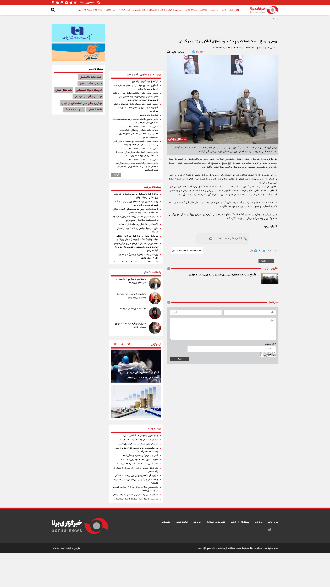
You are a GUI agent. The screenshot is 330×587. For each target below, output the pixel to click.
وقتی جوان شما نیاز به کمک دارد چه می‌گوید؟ (137, 464)
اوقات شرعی (181, 522)
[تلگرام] (66, 2)
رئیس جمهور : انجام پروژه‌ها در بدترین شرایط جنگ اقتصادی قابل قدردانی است (135, 121)
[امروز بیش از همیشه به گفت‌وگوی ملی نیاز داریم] (155, 328)
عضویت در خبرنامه (216, 522)
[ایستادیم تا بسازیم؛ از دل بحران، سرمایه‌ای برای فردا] (155, 284)
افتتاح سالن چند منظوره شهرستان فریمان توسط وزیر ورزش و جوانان (222, 275)
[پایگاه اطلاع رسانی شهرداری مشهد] (78, 52)
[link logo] (264, 10)
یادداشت (156, 272)
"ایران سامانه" (58, 548)
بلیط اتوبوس (95, 110)
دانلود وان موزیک (74, 110)
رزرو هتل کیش (63, 90)
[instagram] (115, 344)
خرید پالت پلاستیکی (91, 77)
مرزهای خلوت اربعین (90, 83)
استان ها (271, 48)
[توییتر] (71, 2)
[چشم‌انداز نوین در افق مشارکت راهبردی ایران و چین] (155, 298)
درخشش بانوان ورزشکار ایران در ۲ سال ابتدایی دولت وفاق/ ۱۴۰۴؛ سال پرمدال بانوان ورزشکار (137, 237)
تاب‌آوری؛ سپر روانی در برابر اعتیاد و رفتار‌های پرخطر (135, 495)
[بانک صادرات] (78, 33)
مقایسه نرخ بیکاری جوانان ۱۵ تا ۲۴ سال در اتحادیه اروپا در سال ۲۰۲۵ (135, 489)
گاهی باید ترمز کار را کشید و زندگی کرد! (140, 455)
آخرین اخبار (132, 75)
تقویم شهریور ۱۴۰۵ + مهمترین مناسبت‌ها (139, 459)
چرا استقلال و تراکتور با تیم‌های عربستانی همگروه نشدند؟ (136, 481)
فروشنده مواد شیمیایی (89, 90)
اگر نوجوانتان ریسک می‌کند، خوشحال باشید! (138, 444)
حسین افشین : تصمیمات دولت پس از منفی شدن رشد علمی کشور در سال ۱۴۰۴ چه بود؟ (135, 143)
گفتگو (147, 272)
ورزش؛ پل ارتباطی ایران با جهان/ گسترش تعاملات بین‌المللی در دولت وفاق (136, 195)
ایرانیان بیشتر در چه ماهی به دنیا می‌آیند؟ (139, 440)
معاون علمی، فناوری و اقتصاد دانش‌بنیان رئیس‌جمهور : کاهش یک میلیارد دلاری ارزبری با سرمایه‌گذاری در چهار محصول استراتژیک (137, 152)
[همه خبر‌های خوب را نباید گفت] (155, 313)
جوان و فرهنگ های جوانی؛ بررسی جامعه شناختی (136, 475)
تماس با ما (273, 522)
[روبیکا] (75, 2)
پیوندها (245, 522)
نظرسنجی (165, 522)
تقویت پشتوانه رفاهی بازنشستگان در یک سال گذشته (137, 230)
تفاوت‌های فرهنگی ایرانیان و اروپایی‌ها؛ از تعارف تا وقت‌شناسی (136, 469)
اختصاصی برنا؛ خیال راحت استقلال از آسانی (138, 224)
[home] (237, 10)
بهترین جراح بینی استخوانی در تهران (81, 103)
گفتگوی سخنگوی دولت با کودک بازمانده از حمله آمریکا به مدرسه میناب (136, 87)
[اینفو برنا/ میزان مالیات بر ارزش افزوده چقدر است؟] (136, 401)
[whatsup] (197, 51)
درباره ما (258, 522)
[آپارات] (57, 2)
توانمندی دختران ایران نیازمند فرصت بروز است (136, 499)
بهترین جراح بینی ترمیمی (88, 97)
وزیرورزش (264, 260)
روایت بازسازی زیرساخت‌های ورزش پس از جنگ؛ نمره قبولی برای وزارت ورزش (136, 203)
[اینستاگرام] (62, 2)
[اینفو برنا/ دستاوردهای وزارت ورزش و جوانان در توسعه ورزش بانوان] (136, 366)
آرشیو (116, 174)
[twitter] (201, 51)
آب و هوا (197, 522)
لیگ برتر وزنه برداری (149, 115)
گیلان (261, 48)
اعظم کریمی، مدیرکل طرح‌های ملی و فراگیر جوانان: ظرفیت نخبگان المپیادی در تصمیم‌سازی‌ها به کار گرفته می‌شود (135, 247)
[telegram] (193, 51)
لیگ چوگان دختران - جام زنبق (144, 81)
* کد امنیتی (270, 344)
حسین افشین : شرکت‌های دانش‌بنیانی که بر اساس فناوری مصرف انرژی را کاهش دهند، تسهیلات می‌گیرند (135, 107)
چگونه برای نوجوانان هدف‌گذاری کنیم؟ (140, 435)
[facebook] (190, 51)
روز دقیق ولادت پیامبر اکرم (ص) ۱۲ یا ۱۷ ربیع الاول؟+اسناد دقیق (138, 256)
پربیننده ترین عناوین (150, 75)
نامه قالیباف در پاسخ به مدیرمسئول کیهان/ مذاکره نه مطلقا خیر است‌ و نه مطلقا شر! (135, 211)
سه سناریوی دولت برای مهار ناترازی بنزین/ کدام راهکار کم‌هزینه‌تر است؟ (137, 449)
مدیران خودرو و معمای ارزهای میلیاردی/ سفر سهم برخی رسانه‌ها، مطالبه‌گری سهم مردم (135, 218)
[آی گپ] (53, 2)
